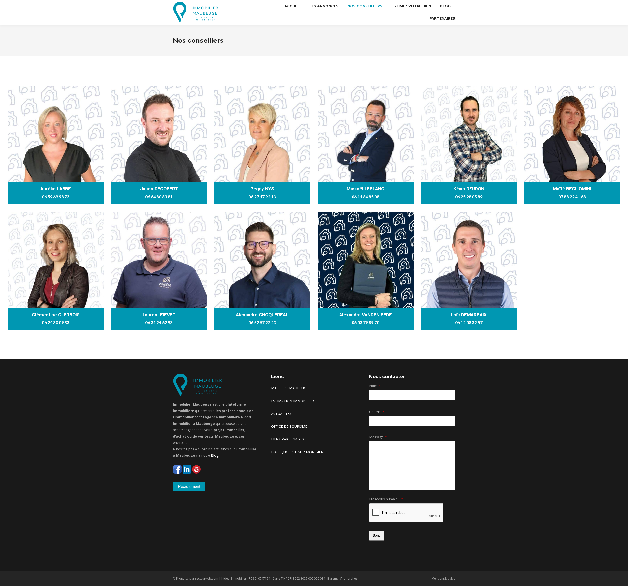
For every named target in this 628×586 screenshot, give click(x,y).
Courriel (376, 411)
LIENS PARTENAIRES (287, 439)
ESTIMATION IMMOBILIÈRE (293, 401)
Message (378, 437)
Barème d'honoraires (342, 578)
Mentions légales (443, 578)
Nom (374, 385)
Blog (214, 455)
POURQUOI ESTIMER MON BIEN (297, 452)
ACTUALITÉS (281, 413)
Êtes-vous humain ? (386, 499)
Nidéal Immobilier (233, 578)
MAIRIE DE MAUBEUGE (289, 388)
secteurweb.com (206, 578)
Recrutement (189, 486)
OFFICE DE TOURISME (289, 426)
